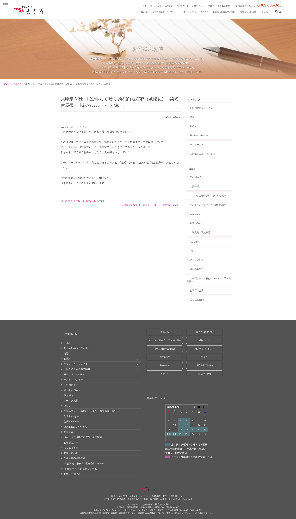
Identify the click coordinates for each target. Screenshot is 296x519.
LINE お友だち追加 (204, 365)
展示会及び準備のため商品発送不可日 (191, 457)
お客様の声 (16, 84)
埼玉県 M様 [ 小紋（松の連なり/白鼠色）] (82, 201)
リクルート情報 (204, 374)
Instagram (164, 365)
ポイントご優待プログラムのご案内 (165, 340)
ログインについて (204, 332)
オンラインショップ (204, 349)
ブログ (204, 357)
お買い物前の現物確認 (165, 349)
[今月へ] (199, 407)
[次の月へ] (205, 407)
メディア (165, 374)
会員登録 (165, 332)
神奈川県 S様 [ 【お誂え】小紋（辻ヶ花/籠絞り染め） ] (152, 205)
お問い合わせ (204, 340)
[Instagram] (276, 12)
